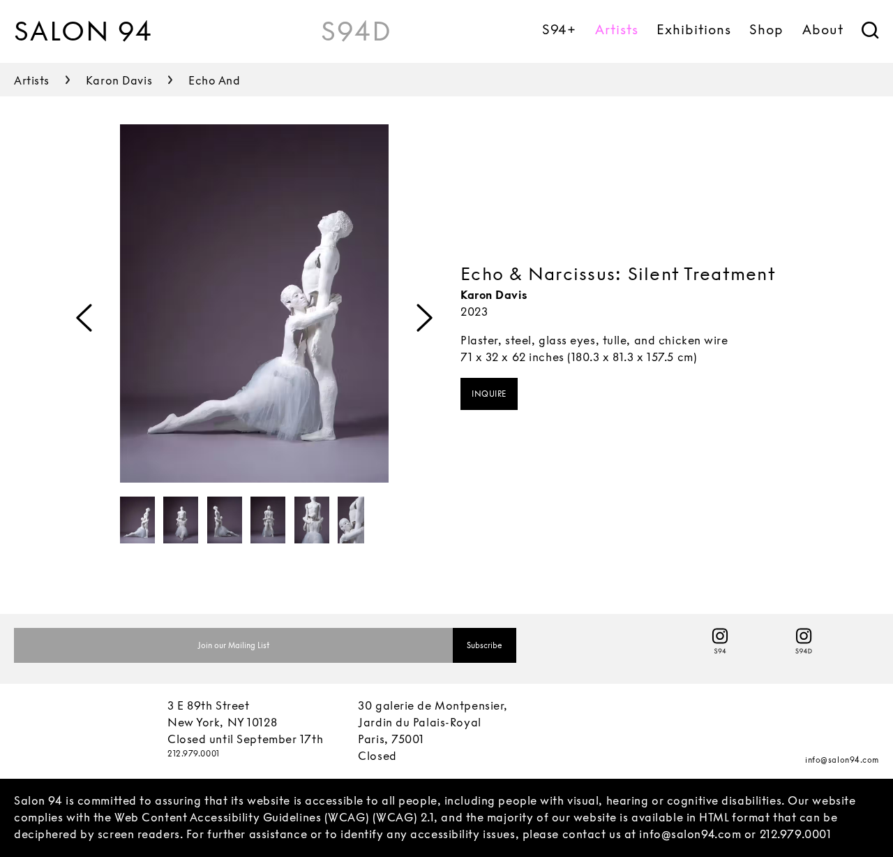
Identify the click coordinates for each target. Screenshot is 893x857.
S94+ (559, 29)
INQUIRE (489, 394)
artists (32, 80)
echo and (214, 80)
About (822, 29)
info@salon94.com (842, 760)
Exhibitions (693, 29)
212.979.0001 (193, 754)
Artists (616, 29)
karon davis (119, 80)
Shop (766, 29)
